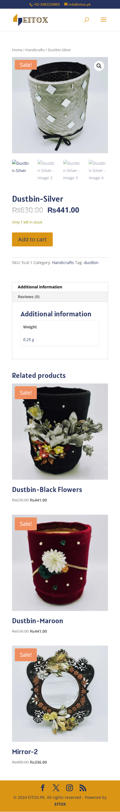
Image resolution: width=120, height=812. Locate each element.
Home (17, 49)
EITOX (60, 804)
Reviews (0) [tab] (29, 296)
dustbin (91, 262)
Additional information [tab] (40, 287)
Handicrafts (35, 49)
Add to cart (32, 239)
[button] (99, 66)
